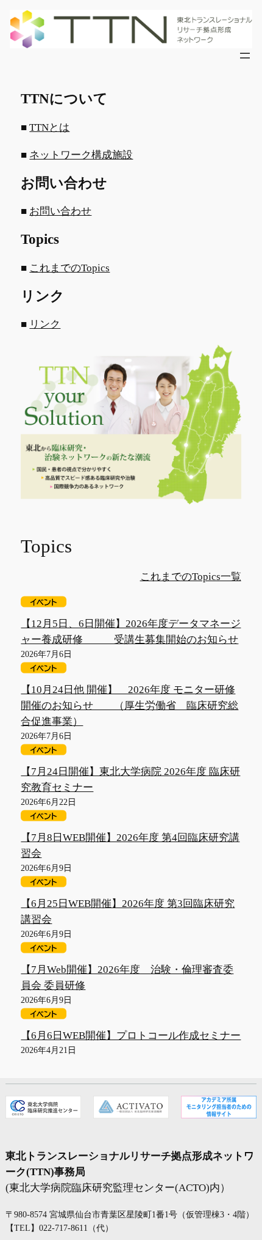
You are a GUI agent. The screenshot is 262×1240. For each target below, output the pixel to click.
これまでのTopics (69, 268)
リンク (44, 324)
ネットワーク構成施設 (81, 155)
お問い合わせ (60, 211)
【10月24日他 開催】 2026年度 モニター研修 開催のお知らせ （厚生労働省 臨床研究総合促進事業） (129, 705)
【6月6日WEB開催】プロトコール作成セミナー (131, 1035)
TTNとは (49, 127)
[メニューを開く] (245, 55)
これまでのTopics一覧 (190, 576)
